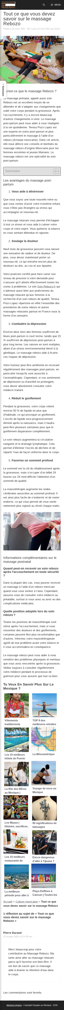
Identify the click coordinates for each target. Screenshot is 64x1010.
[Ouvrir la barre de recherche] (44, 5)
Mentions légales (14, 1005)
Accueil (7, 901)
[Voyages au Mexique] (8, 5)
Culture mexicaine (27, 901)
